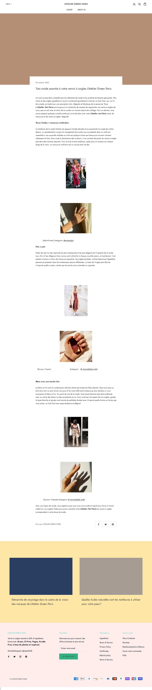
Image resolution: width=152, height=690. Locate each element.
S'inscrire (68, 656)
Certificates (104, 651)
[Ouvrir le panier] (145, 4)
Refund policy (105, 655)
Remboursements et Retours (133, 646)
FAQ (124, 655)
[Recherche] (139, 4)
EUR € (8, 4)
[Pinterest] (26, 656)
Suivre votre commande (132, 651)
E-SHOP (69, 9)
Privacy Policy (105, 646)
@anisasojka (68, 240)
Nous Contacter (129, 638)
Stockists (126, 642)
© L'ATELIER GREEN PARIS (18, 679)
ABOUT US (81, 9)
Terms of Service (106, 642)
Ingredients (104, 638)
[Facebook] (9, 656)
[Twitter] (14, 656)
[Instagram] (20, 656)
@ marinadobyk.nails (89, 369)
